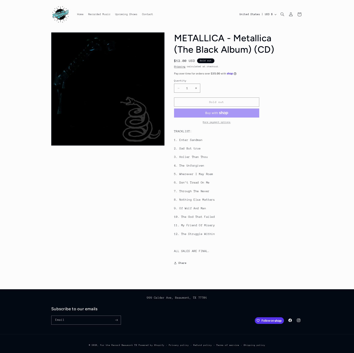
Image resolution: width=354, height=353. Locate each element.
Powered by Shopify (151, 345)
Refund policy (202, 345)
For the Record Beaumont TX (118, 345)
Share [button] (182, 262)
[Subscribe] (116, 320)
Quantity (180, 80)
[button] (282, 14)
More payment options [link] (217, 122)
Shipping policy (254, 345)
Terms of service (227, 345)
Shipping (179, 66)
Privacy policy (179, 345)
